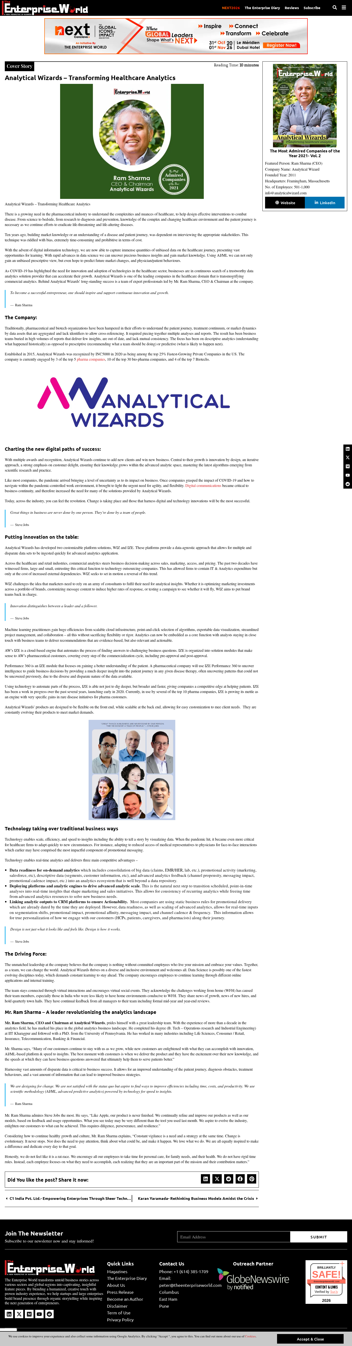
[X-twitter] (347, 457)
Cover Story (19, 66)
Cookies (250, 1336)
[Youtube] (347, 475)
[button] (205, 1178)
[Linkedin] (347, 449)
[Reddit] (347, 484)
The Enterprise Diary (262, 7)
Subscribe (312, 7)
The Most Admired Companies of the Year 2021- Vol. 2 (305, 153)
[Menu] (343, 7)
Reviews (292, 7)
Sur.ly (334, 1292)
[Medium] (347, 466)
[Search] (335, 7)
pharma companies (91, 359)
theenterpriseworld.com (326, 1281)
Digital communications (203, 485)
